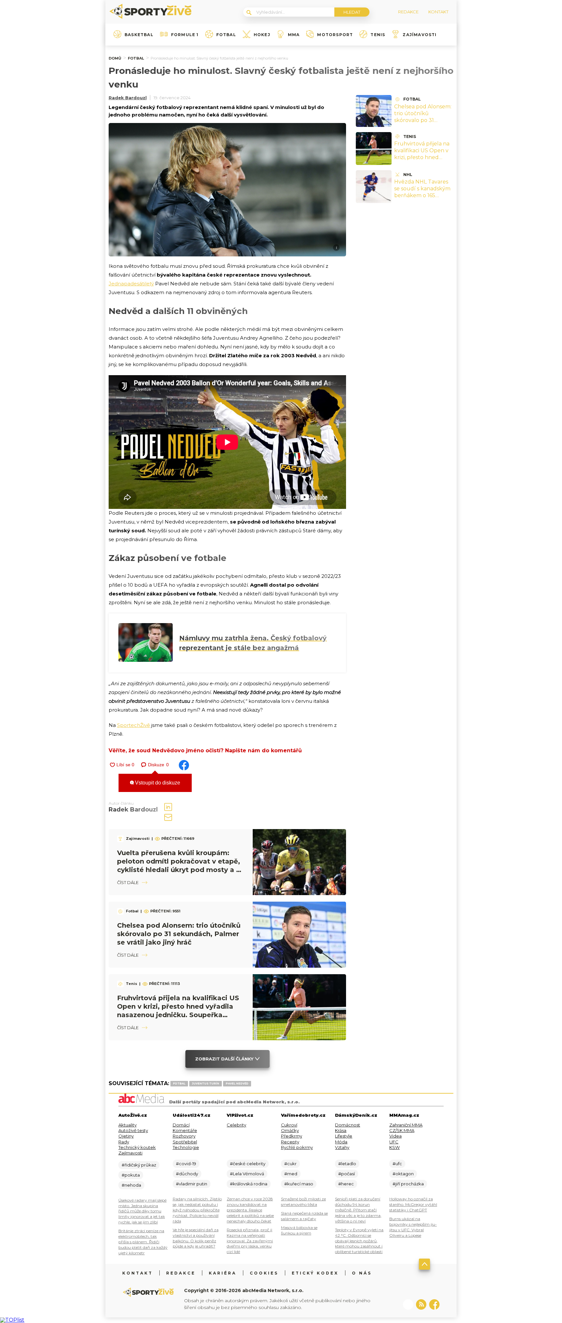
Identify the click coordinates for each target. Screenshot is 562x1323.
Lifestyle (343, 1136)
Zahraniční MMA (405, 1124)
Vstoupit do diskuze (157, 782)
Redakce (180, 1273)
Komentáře (185, 1130)
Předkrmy (291, 1136)
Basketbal (139, 35)
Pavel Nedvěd (237, 1083)
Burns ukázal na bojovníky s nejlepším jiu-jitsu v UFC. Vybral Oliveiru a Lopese (413, 1227)
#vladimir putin (191, 1183)
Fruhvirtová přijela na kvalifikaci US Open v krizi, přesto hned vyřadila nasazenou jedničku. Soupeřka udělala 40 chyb (421, 161)
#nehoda (131, 1185)
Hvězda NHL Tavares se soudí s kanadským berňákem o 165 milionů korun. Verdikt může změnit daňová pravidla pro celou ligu (423, 199)
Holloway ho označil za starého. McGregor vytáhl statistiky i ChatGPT (413, 1204)
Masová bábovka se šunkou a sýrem (299, 1230)
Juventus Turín (205, 1083)
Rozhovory (184, 1136)
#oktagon (403, 1173)
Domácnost (347, 1124)
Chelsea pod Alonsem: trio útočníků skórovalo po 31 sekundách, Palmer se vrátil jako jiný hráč (179, 933)
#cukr (290, 1163)
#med (290, 1173)
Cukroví (289, 1124)
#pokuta (131, 1175)
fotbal (179, 1083)
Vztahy (342, 1147)
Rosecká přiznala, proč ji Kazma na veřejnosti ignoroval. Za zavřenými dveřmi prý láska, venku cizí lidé (250, 1240)
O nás (362, 1273)
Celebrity (236, 1124)
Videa (395, 1136)
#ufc (397, 1163)
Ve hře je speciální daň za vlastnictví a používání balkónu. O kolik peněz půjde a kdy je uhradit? (196, 1238)
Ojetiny (126, 1136)
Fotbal (226, 35)
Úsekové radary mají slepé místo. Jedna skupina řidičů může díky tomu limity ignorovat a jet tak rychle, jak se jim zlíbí (142, 1211)
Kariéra (222, 1273)
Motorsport (335, 35)
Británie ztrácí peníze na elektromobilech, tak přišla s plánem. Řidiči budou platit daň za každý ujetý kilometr (142, 1241)
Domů (115, 58)
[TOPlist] (12, 1320)
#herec (346, 1183)
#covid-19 (186, 1163)
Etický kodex (315, 1273)
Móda (341, 1141)
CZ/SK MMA (401, 1130)
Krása (340, 1130)
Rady (123, 1141)
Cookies (264, 1273)
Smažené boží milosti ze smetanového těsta (303, 1201)
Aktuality (127, 1124)
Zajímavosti (419, 35)
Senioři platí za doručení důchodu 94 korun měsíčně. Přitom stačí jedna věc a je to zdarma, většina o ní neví (358, 1209)
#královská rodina (248, 1183)
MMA (294, 35)
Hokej (262, 35)
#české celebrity (247, 1163)
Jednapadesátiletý (131, 283)
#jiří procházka (408, 1183)
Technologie (186, 1147)
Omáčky (290, 1130)
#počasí (346, 1173)
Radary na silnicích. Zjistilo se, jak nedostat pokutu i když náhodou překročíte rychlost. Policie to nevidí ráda (197, 1209)
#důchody (187, 1173)
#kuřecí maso (298, 1183)
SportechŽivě (133, 725)
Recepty (290, 1141)
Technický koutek (137, 1147)
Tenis (377, 35)
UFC (393, 1141)
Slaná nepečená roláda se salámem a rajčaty (304, 1216)
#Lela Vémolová (247, 1173)
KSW (394, 1147)
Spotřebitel (185, 1141)
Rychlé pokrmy (297, 1147)
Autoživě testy (133, 1130)
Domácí (181, 1124)
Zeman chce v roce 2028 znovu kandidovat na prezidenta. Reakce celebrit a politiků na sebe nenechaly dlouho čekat (250, 1209)
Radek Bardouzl (128, 97)
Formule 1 (185, 35)
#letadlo (347, 1163)
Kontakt (137, 1273)
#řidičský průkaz (139, 1164)
